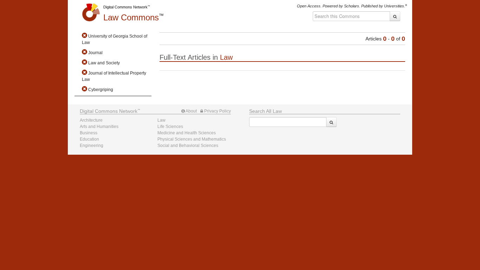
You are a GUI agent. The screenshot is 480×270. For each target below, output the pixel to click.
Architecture (91, 120)
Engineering (91, 145)
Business (88, 132)
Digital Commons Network (125, 7)
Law (131, 17)
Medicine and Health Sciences (186, 132)
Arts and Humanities (99, 126)
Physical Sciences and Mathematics (191, 139)
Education (89, 139)
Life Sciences (170, 126)
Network (108, 111)
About (191, 111)
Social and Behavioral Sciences (187, 145)
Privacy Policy (217, 111)
